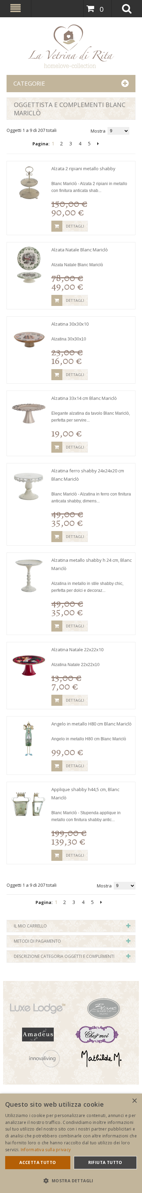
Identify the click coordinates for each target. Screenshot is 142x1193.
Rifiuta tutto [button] (105, 1162)
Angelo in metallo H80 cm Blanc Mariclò (91, 724)
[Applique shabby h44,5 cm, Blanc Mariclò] (29, 804)
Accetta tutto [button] (37, 1162)
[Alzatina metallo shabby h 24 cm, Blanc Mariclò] (29, 575)
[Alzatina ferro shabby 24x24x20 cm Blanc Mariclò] (29, 485)
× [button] (134, 1101)
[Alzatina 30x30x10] (29, 339)
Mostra (98, 131)
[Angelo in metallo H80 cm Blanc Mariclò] (29, 739)
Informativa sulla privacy (46, 1150)
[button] (71, 1180)
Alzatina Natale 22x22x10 (77, 649)
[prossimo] (98, 143)
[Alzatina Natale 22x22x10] (29, 664)
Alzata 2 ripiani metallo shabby (83, 168)
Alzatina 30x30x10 (70, 324)
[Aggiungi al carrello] (56, 226)
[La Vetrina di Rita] (71, 46)
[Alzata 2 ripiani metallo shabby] (29, 183)
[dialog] (71, 1143)
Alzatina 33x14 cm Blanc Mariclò (84, 398)
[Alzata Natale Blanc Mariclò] (29, 264)
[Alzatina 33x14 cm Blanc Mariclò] (29, 413)
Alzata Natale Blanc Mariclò (79, 250)
